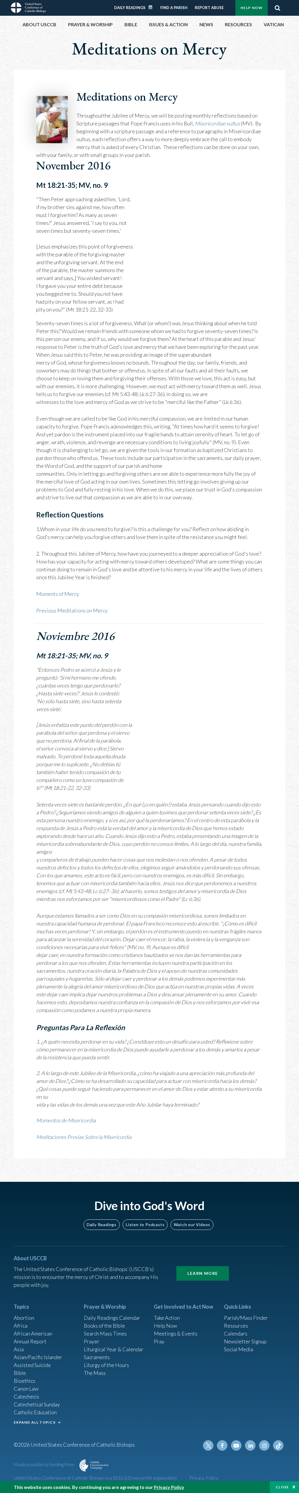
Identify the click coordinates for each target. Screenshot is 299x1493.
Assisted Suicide (32, 1365)
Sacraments (97, 1357)
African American (33, 1333)
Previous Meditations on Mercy (72, 610)
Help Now (252, 8)
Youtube (236, 1445)
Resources (236, 1325)
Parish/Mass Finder (246, 1318)
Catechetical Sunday (37, 1404)
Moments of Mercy (57, 594)
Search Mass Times (105, 1333)
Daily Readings (129, 7)
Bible (20, 1373)
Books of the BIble (104, 1325)
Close (282, 1487)
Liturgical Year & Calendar (113, 1349)
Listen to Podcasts (145, 1224)
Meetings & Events (175, 1333)
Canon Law (26, 1388)
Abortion (24, 1318)
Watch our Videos (192, 1224)
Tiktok (278, 1445)
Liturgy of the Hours (106, 1365)
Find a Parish (173, 7)
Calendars (235, 1333)
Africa (20, 1325)
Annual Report (30, 1341)
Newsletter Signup (245, 1341)
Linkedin (250, 1445)
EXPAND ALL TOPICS (34, 1422)
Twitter (208, 1445)
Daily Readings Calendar (152, 7)
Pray (159, 1341)
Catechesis (26, 1396)
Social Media (238, 1349)
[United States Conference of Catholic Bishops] (28, 7)
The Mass (95, 1373)
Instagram (264, 1445)
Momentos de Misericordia (66, 1120)
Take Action (167, 1318)
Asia (19, 1349)
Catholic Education (35, 1412)
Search (277, 7)
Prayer (91, 1341)
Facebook (222, 1445)
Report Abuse (209, 7)
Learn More (202, 1273)
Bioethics (24, 1381)
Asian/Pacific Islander (38, 1357)
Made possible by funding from (44, 1464)
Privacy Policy (204, 1477)
